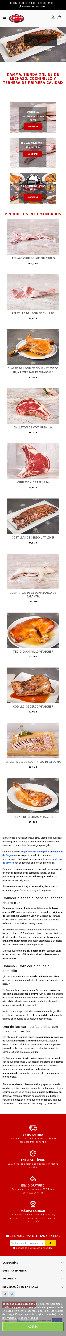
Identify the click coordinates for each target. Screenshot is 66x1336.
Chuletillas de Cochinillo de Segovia (33, 761)
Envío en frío (33, 1134)
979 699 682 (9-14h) (33, 6)
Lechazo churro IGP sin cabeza (33, 258)
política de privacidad (40, 1248)
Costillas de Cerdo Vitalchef (33, 537)
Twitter (12, 1294)
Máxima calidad (33, 1211)
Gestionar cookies (28, 1318)
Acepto (33, 1326)
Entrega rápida (33, 1160)
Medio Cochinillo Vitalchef (33, 651)
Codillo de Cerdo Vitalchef (33, 706)
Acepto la (34, 1248)
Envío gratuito (33, 1185)
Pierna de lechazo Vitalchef (33, 817)
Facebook (5, 1294)
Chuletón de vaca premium (33, 427)
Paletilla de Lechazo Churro (33, 313)
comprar (33, 126)
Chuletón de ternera (33, 482)
